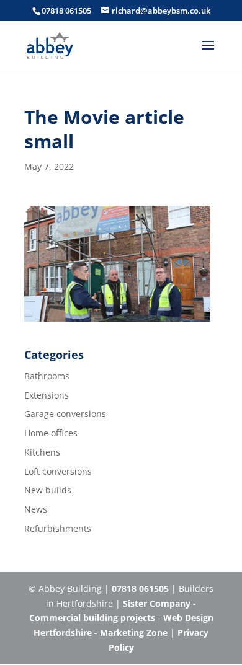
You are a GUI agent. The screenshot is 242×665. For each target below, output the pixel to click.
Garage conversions (65, 414)
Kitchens (42, 452)
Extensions (46, 395)
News (35, 509)
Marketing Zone (134, 632)
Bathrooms (46, 376)
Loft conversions (58, 471)
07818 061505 (66, 10)
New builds (47, 490)
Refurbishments (57, 528)
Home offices (51, 433)
